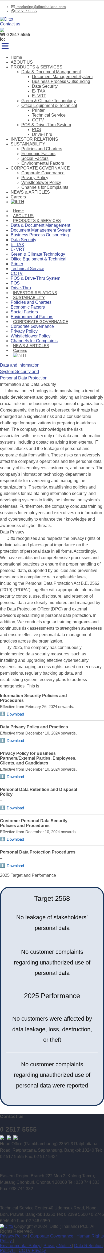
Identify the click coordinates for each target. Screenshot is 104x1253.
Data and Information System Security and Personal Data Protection (23, 371)
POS (36, 129)
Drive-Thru (42, 134)
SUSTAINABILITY (28, 144)
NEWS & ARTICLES (30, 192)
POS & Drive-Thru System (46, 124)
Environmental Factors (42, 163)
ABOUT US (22, 62)
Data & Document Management (51, 72)
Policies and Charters (41, 149)
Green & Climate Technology (48, 100)
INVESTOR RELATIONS (34, 139)
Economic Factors (38, 153)
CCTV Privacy (32, 1250)
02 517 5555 (26, 11)
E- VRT (39, 96)
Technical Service (49, 115)
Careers (18, 197)
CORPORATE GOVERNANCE (40, 168)
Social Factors (35, 158)
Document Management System (62, 76)
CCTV (38, 120)
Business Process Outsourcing (61, 81)
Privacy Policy (34, 177)
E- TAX (39, 91)
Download (15, 714)
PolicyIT (7, 1250)
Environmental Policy (20, 1245)
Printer (38, 110)
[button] (5, 46)
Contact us (10, 24)
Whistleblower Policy (41, 182)
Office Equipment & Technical (49, 105)
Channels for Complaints (44, 187)
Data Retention (88, 1245)
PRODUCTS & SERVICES (36, 67)
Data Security (45, 86)
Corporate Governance (43, 173)
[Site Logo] (6, 19)
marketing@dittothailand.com (40, 7)
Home (16, 57)
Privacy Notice (57, 1245)
